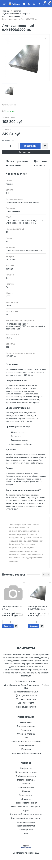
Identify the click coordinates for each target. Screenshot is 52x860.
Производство (26, 795)
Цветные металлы (26, 826)
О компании (26, 722)
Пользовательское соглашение (26, 741)
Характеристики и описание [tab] (17, 163)
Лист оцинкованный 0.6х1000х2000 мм (37, 607)
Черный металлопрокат (26, 803)
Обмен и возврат (26, 745)
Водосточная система (26, 772)
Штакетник (26, 799)
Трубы (26, 810)
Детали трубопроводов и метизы (26, 814)
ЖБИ (26, 833)
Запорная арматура (26, 822)
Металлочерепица (26, 780)
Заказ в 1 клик (26, 152)
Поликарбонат (26, 829)
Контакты (26, 749)
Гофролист (26, 783)
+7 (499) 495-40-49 (28, 695)
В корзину (30, 145)
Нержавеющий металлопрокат (26, 806)
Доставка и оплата (26, 726)
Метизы (26, 791)
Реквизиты (26, 730)
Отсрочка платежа (26, 734)
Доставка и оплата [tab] (40, 163)
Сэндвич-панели (26, 787)
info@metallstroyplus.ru (27, 692)
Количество (8, 141)
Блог (26, 737)
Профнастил (26, 768)
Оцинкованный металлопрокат (26, 818)
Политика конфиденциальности (26, 753)
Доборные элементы (26, 776)
